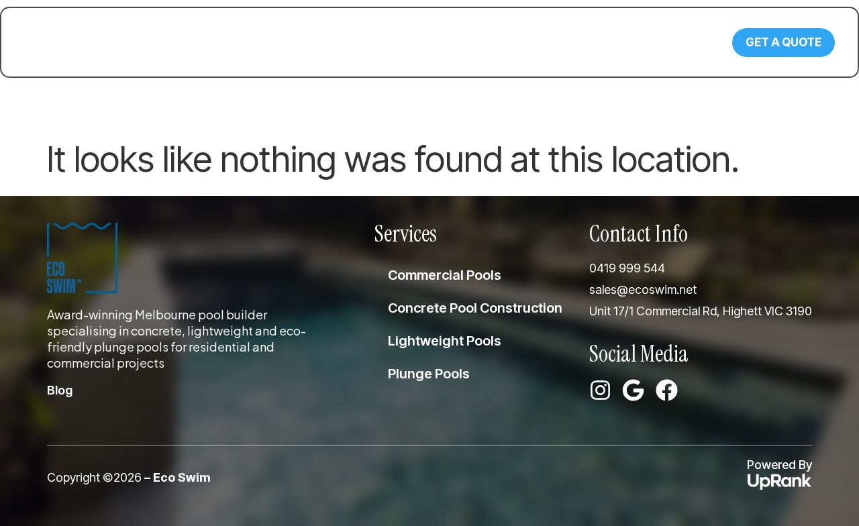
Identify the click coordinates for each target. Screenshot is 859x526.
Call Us (644, 36)
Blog (450, 42)
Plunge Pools (429, 374)
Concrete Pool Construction (475, 308)
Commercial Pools (444, 275)
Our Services (234, 42)
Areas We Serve (354, 42)
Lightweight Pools (444, 341)
